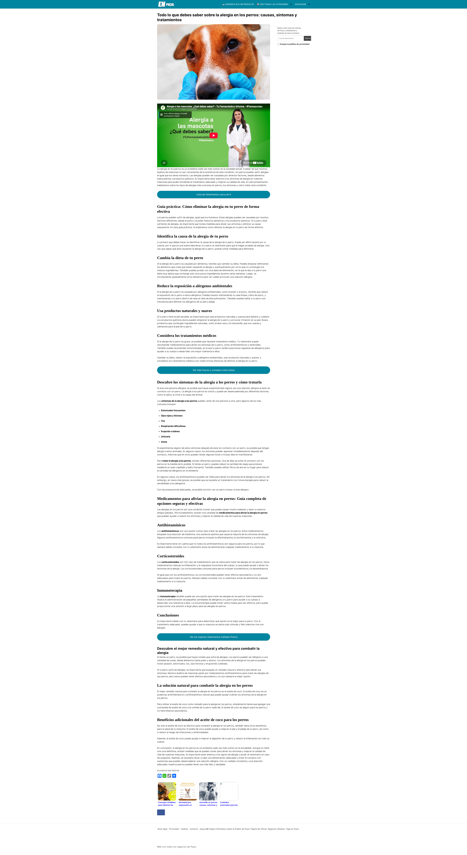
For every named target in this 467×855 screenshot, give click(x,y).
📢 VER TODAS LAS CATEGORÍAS (272, 4)
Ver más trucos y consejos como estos (214, 370)
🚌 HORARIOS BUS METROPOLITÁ (238, 4)
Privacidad (174, 829)
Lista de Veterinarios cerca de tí (213, 194)
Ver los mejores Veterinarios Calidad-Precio (214, 636)
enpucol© (204, 829)
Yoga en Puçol (292, 829)
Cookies (184, 829)
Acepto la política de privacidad (294, 44)
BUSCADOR (300, 4)
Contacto (194, 829)
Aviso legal (163, 829)
